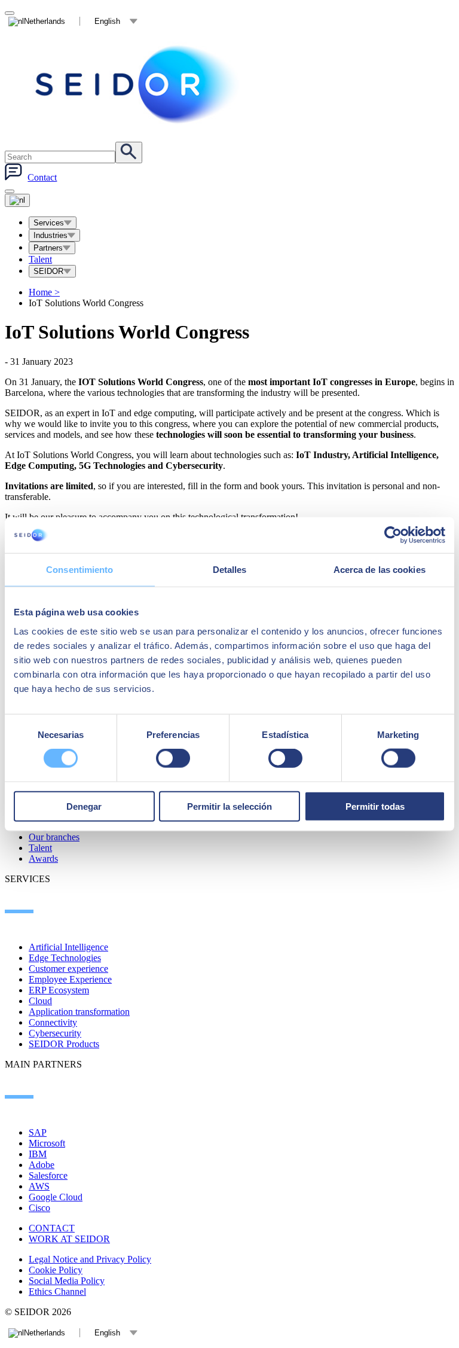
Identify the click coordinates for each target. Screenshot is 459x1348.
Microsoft (47, 1143)
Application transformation (79, 1012)
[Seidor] (139, 84)
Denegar (84, 806)
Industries (50, 235)
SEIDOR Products (64, 1044)
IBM (38, 1154)
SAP (38, 1132)
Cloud (40, 1001)
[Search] (128, 152)
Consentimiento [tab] (79, 570)
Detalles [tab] (230, 570)
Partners (48, 247)
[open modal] (9, 13)
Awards (43, 858)
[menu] (9, 191)
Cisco (39, 1208)
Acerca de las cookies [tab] (379, 570)
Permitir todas (375, 806)
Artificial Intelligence (68, 947)
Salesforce (48, 1175)
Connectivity (53, 1022)
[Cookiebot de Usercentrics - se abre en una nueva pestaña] (393, 535)
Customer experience (68, 968)
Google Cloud (55, 1197)
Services (48, 222)
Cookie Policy (55, 1270)
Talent (40, 259)
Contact (42, 177)
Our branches (54, 837)
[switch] (173, 758)
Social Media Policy (67, 1281)
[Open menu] (17, 200)
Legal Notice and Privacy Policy (90, 1259)
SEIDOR (48, 271)
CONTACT (52, 1228)
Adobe (41, 1165)
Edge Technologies (65, 958)
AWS (39, 1186)
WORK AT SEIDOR (69, 1239)
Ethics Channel (57, 1291)
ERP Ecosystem (59, 990)
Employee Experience (70, 979)
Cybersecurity (55, 1033)
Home (44, 292)
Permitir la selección (229, 806)
